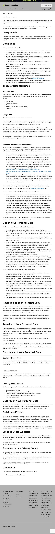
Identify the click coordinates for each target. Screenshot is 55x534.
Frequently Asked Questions (9, 492)
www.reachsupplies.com (38, 78)
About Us (7, 506)
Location (17, 9)
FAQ (22, 9)
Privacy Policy (8, 496)
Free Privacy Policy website (37, 188)
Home (5, 13)
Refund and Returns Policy (8, 503)
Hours (12, 9)
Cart (18, 494)
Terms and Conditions (7, 499)
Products (5, 9)
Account (27, 9)
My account (20, 491)
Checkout (19, 497)
